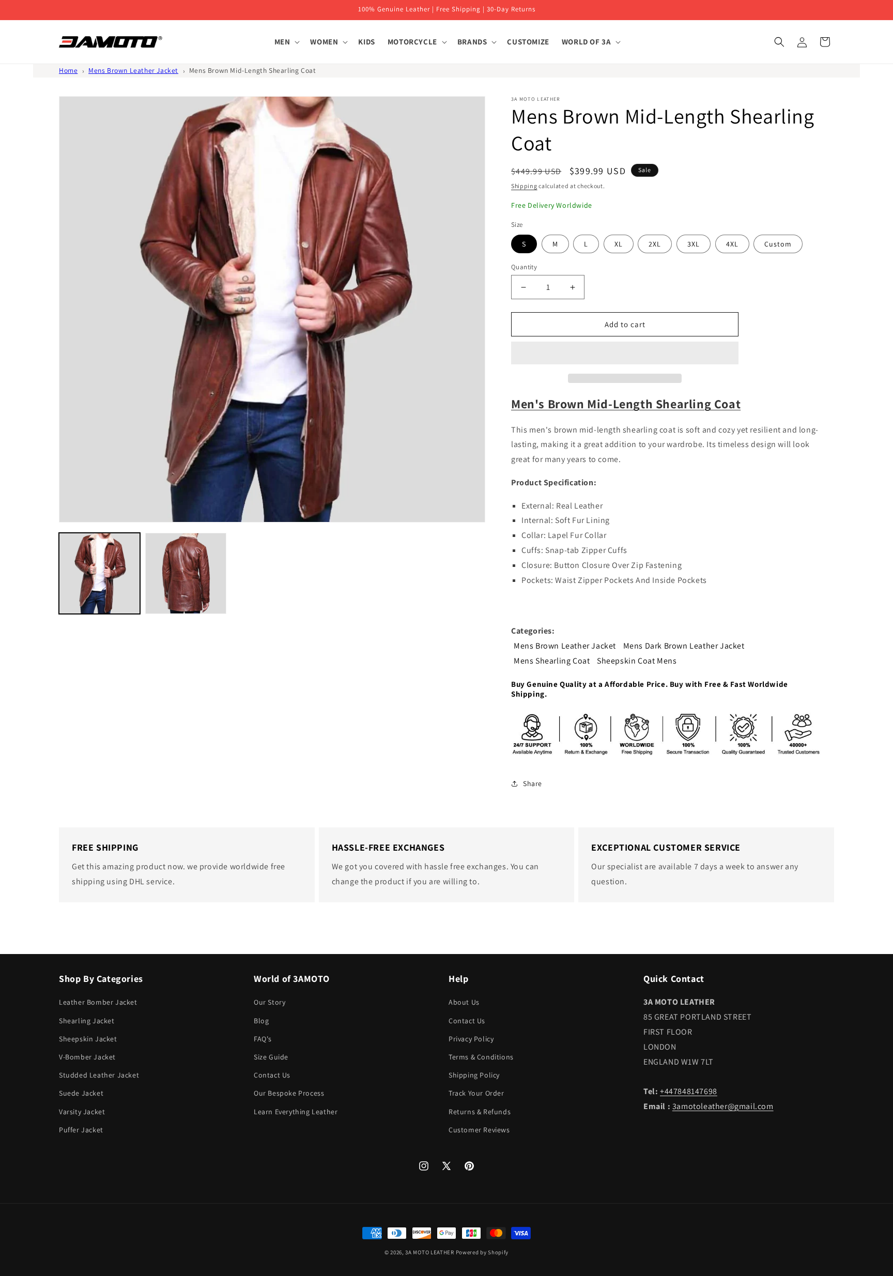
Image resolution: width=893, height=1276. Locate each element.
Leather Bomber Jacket (98, 1002)
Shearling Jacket (87, 1020)
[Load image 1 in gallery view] (99, 573)
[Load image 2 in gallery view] (185, 573)
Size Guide (271, 1057)
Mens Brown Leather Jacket (133, 70)
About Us (464, 1002)
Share (532, 783)
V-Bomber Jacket (87, 1057)
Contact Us (272, 1075)
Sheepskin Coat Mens (636, 660)
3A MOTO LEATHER (429, 1252)
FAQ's (263, 1038)
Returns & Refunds (480, 1111)
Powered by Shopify (482, 1252)
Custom (778, 244)
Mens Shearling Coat (552, 660)
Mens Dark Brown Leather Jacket (684, 645)
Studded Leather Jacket (99, 1075)
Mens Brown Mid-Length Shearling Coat (252, 70)
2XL (655, 244)
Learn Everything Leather (295, 1111)
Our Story (269, 1002)
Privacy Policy (471, 1038)
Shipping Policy (474, 1075)
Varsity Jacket (82, 1111)
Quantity (524, 267)
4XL (732, 244)
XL (618, 244)
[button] (624, 353)
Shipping (524, 186)
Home (68, 70)
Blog (261, 1020)
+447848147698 (688, 1091)
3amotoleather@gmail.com (723, 1106)
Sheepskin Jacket (88, 1038)
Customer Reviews (479, 1129)
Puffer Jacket (81, 1129)
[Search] (779, 41)
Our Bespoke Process (289, 1093)
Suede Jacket (81, 1093)
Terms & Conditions (481, 1057)
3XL (693, 244)
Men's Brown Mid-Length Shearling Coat (626, 403)
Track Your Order (476, 1093)
